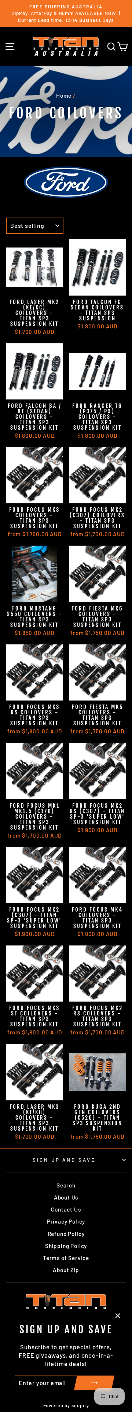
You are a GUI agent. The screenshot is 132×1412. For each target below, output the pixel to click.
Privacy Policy (66, 1221)
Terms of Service (66, 1258)
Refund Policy (66, 1233)
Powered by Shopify (66, 1405)
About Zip (66, 1270)
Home (64, 95)
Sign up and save (64, 1160)
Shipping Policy (66, 1246)
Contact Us (66, 1209)
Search (66, 1185)
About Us (66, 1197)
